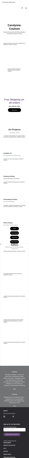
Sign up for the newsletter (12, 434)
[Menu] (26, 8)
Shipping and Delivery (9, 445)
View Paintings (14, 233)
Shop (14, 228)
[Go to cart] (22, 8)
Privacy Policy (7, 454)
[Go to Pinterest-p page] (13, 416)
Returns (5, 451)
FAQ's (4, 448)
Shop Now (14, 110)
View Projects (14, 241)
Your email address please (9, 427)
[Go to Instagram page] (4, 416)
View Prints (14, 237)
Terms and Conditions (9, 457)
